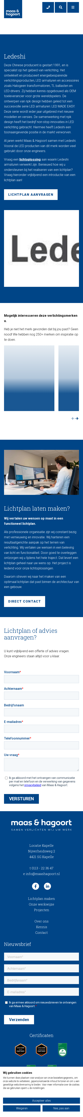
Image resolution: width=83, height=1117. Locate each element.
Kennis (41, 927)
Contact (41, 932)
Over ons (41, 921)
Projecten (41, 910)
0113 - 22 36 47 (41, 868)
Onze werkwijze (41, 904)
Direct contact (24, 601)
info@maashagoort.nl (41, 874)
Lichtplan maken (41, 898)
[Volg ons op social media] (35, 886)
